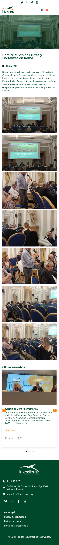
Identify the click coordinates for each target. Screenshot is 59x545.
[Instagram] (25, 501)
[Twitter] (6, 501)
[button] (55, 10)
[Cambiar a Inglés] (41, 10)
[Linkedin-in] (12, 501)
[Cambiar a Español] (47, 10)
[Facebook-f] (18, 501)
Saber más (10, 430)
